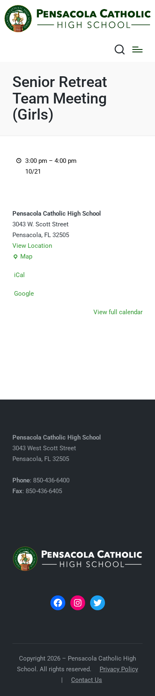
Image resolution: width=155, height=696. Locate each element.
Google (24, 293)
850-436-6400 (51, 480)
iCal (19, 275)
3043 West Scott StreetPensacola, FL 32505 (56, 448)
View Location (32, 245)
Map (22, 257)
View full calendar (118, 312)
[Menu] (137, 49)
